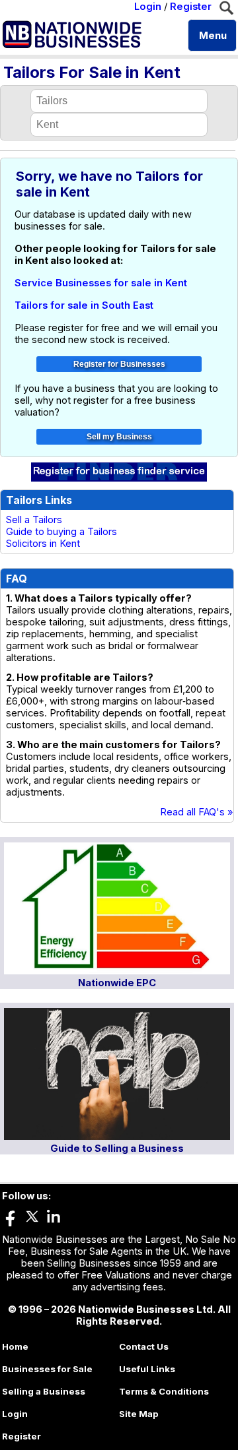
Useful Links (147, 1369)
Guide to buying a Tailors (61, 532)
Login (147, 7)
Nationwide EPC (117, 983)
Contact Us (144, 1346)
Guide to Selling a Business (117, 1148)
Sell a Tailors (34, 520)
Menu (213, 35)
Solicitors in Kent (43, 544)
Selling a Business (43, 1391)
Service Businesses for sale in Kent (101, 283)
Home (15, 1346)
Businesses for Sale (47, 1369)
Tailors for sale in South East (84, 305)
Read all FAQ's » (196, 812)
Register (191, 7)
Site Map (139, 1413)
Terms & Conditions (164, 1391)
